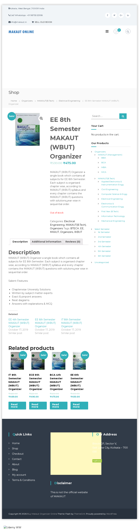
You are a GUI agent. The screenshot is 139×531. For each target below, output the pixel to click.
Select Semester (102, 229)
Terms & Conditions (23, 480)
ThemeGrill (79, 514)
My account (19, 474)
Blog (15, 469)
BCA (103, 162)
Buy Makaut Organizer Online (42, 514)
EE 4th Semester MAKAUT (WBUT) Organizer (18, 323)
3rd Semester (104, 241)
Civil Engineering (109, 189)
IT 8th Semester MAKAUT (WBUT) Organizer (71, 323)
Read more (14, 405)
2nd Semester (104, 237)
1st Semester (104, 232)
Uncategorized (102, 262)
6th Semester (104, 256)
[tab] (20, 242)
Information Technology (113, 216)
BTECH (74, 228)
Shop (15, 448)
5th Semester (104, 251)
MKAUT (54, 232)
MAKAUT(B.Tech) (45, 100)
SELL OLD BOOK (43, 22)
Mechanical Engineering (113, 221)
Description (20, 241)
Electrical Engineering (69, 100)
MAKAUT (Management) (110, 154)
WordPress (111, 514)
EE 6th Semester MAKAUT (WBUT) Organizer (45, 323)
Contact (17, 459)
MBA (103, 167)
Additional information (46, 241)
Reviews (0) (72, 241)
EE (82, 228)
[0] (116, 31)
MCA (103, 172)
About (15, 464)
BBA (103, 157)
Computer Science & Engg (114, 194)
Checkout (18, 453)
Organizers (27, 100)
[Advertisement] (69, 63)
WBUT (78, 232)
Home (14, 100)
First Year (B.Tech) (109, 211)
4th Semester (104, 246)
